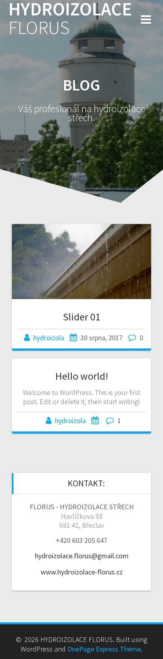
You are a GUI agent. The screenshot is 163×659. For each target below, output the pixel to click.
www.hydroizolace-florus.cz (82, 571)
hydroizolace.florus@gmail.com (82, 555)
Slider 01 (81, 316)
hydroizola (48, 337)
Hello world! (81, 375)
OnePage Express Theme (104, 648)
